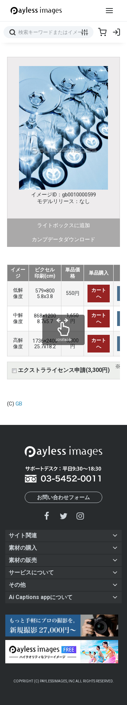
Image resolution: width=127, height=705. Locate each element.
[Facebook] (47, 515)
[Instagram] (80, 515)
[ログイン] (116, 32)
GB (19, 404)
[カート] (102, 32)
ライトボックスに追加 (63, 225)
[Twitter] (63, 515)
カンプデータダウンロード (63, 239)
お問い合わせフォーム (63, 497)
